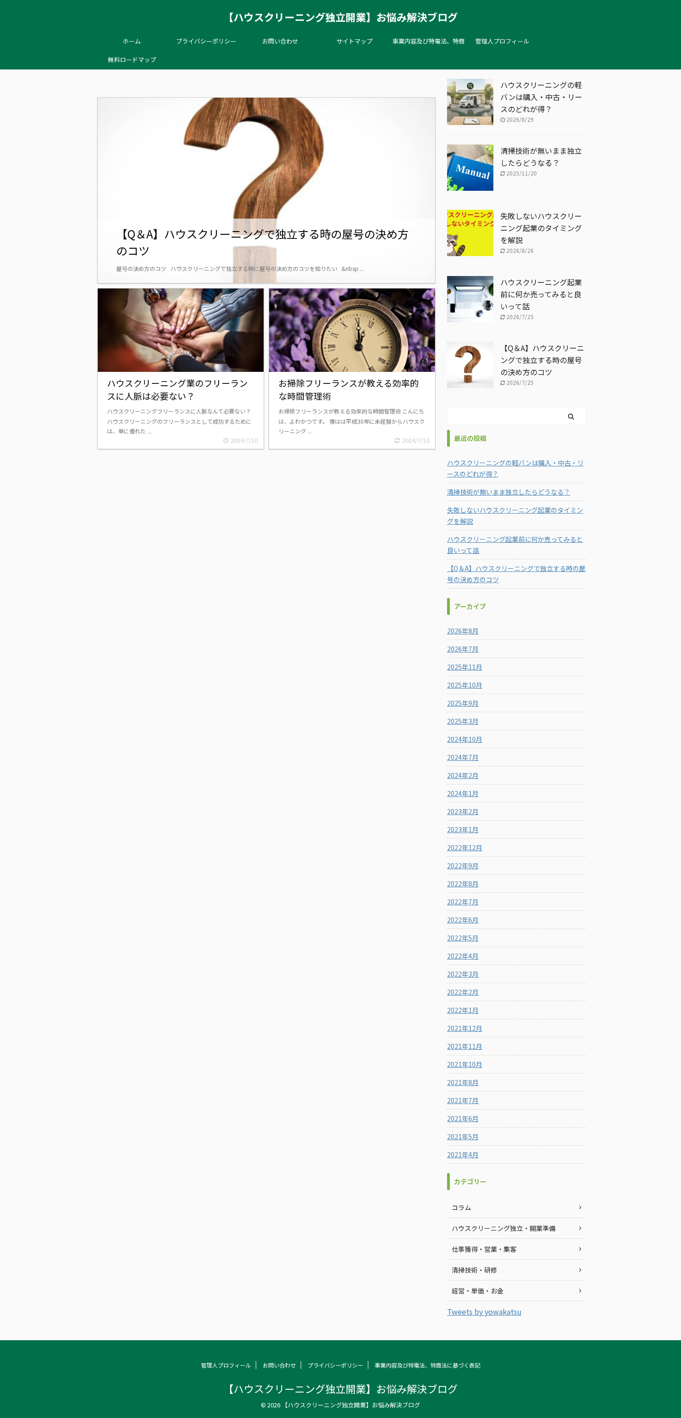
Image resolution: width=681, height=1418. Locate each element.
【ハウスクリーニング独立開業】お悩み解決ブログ (340, 16)
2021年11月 (464, 1046)
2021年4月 (463, 1154)
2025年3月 (463, 721)
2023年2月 (463, 811)
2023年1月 (463, 829)
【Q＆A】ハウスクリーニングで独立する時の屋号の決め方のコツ (542, 359)
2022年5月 (463, 937)
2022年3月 (463, 974)
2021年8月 (463, 1082)
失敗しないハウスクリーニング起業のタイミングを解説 (541, 227)
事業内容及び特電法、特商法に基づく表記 (428, 43)
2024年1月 (463, 793)
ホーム (132, 41)
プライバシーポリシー (206, 41)
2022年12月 (464, 847)
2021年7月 (463, 1100)
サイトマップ (354, 41)
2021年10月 (464, 1064)
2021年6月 (463, 1118)
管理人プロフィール (502, 41)
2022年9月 (463, 865)
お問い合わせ (280, 41)
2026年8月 (463, 630)
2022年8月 (463, 883)
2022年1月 (463, 1010)
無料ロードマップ (132, 59)
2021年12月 (464, 1028)
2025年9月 (463, 703)
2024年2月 (463, 775)
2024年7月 (463, 757)
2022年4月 (463, 955)
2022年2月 (463, 992)
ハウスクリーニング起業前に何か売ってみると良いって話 (541, 294)
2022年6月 (463, 919)
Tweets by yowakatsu (484, 1311)
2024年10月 (464, 739)
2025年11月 (464, 666)
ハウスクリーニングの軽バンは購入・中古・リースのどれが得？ (541, 96)
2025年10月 (464, 685)
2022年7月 (463, 901)
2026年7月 (463, 648)
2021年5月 (463, 1136)
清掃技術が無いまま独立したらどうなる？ (508, 491)
